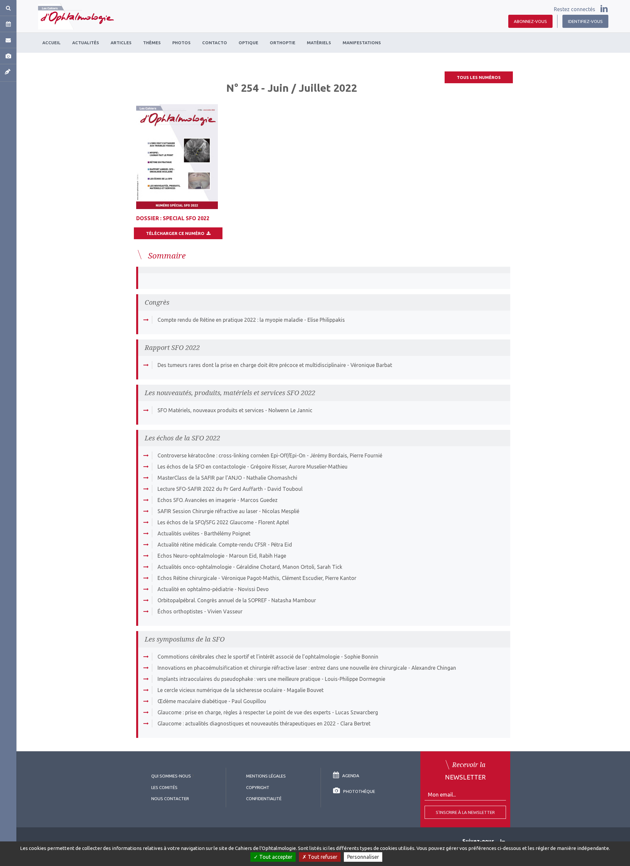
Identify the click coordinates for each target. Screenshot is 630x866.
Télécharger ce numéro (176, 233)
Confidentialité (264, 798)
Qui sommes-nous (171, 776)
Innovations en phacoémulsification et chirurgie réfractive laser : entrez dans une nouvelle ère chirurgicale (282, 668)
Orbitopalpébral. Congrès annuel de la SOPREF (212, 600)
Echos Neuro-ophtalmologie (191, 556)
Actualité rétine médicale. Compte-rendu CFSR (212, 545)
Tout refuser (321, 857)
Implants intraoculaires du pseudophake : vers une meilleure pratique (239, 679)
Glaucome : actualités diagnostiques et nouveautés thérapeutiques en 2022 (247, 723)
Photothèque (359, 791)
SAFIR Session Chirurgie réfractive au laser (208, 511)
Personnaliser (363, 857)
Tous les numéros (479, 77)
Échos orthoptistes (180, 611)
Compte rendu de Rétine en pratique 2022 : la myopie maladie (230, 320)
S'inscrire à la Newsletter (465, 812)
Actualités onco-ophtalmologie (195, 567)
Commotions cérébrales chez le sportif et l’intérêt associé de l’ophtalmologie (249, 657)
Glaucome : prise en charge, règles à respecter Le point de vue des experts (244, 712)
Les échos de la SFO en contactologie (202, 467)
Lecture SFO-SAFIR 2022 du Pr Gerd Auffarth (210, 489)
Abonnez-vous (530, 21)
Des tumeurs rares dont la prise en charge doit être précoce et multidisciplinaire (252, 365)
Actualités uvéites (179, 533)
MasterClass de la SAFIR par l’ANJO (200, 478)
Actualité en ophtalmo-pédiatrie (195, 589)
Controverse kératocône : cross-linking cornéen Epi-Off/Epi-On (231, 455)
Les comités (164, 787)
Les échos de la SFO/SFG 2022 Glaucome (206, 522)
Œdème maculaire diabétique (192, 701)
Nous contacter (170, 798)
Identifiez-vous (585, 21)
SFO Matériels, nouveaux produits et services (211, 410)
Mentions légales (266, 776)
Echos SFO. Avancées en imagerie (197, 500)
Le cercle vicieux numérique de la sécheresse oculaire (220, 690)
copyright (257, 787)
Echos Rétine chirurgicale (187, 578)
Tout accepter (275, 857)
